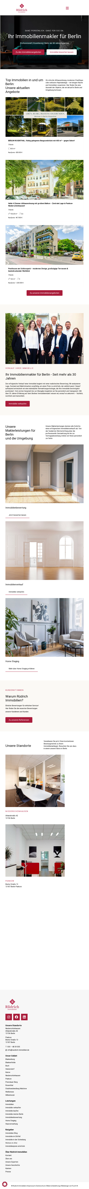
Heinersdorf (9, 1069)
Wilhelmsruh (10, 1095)
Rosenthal (9, 1085)
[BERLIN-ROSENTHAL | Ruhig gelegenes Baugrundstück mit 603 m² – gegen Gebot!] (44, 117)
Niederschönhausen (12, 1075)
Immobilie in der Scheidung (15, 1140)
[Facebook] (16, 1017)
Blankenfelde (10, 1062)
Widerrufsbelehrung (53, 1186)
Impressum (31, 1186)
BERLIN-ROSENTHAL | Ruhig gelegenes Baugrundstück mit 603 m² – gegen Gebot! (41, 141)
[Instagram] (8, 1017)
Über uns (8, 1159)
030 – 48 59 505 (13, 1047)
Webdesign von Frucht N (69, 1186)
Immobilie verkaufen (13, 1108)
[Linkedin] (24, 1017)
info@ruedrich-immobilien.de (18, 1050)
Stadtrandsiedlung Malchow (16, 1089)
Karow (7, 1072)
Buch (7, 1066)
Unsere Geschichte (12, 1165)
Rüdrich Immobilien (19, 1186)
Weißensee (9, 1092)
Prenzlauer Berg (11, 1082)
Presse (8, 1172)
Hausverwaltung (11, 1124)
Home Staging (10, 1121)
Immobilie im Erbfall (12, 1136)
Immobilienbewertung (15, 507)
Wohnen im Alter (11, 1143)
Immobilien (9, 1104)
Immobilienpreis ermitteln (15, 1146)
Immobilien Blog (11, 1133)
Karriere (8, 1168)
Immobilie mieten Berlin (14, 1114)
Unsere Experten (11, 1162)
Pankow (8, 1079)
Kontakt (8, 1155)
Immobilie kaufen (11, 1111)
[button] (67, 8)
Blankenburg (10, 1059)
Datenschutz (40, 1186)
